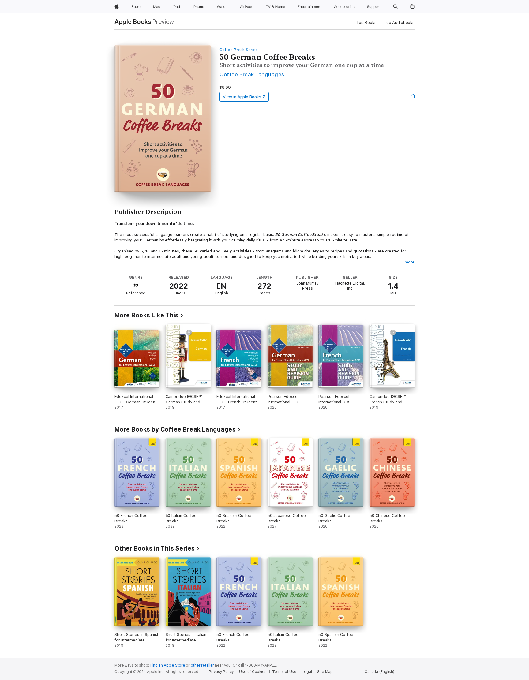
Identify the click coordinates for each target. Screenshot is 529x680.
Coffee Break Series (238, 49)
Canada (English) (379, 672)
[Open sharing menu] (413, 96)
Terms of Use (284, 672)
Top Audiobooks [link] (399, 22)
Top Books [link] (366, 22)
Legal (307, 672)
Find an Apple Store (167, 665)
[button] (395, 6)
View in (242, 97)
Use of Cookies (252, 672)
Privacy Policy (221, 672)
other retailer (202, 665)
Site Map (324, 672)
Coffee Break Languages (251, 74)
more (410, 262)
